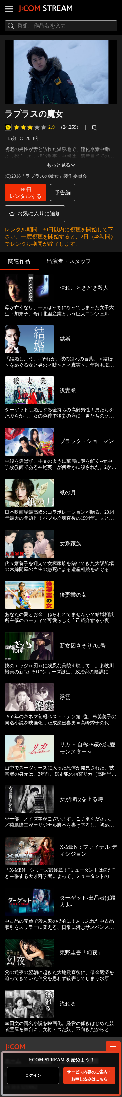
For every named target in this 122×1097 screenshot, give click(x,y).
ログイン (33, 1075)
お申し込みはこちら (89, 1075)
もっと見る (58, 165)
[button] (25, 192)
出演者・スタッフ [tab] (69, 261)
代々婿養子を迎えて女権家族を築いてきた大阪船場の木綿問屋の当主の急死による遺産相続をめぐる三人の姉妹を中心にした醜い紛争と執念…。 (59, 567)
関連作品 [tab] (19, 261)
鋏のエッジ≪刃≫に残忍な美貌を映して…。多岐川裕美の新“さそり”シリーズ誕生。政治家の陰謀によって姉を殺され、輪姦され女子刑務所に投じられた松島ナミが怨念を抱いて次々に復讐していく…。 (59, 669)
